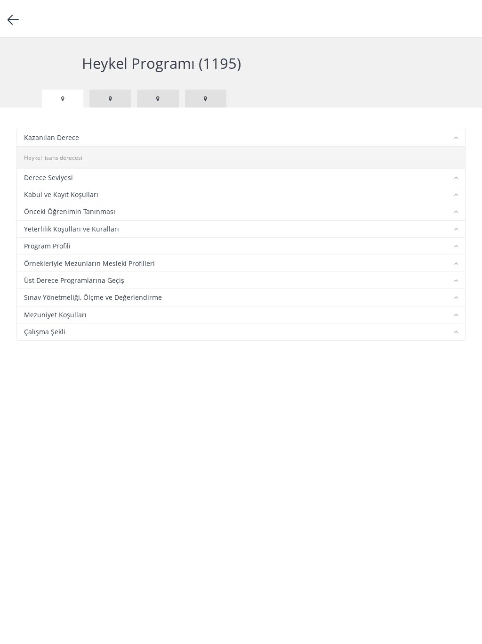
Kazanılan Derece (51, 137)
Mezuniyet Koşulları (55, 314)
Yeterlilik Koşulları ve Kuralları (71, 228)
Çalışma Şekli (44, 331)
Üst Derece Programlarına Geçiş (74, 280)
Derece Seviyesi (48, 177)
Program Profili (47, 245)
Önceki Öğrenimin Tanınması (69, 211)
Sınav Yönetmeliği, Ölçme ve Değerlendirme (93, 297)
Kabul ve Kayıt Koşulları (61, 194)
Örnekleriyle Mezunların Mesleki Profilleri (89, 263)
